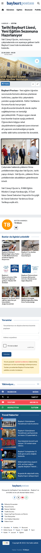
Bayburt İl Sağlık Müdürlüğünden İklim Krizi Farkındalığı (29, 300)
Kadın (6, 532)
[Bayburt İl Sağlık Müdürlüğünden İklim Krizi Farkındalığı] (30, 292)
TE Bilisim (18, 223)
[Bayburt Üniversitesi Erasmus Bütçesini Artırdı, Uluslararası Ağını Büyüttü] (30, 269)
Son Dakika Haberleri (11, 519)
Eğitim (19, 10)
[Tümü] (38, 384)
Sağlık (26, 530)
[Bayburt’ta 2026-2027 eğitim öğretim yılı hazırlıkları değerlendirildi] (11, 292)
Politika (15, 527)
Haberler (4, 23)
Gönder (6, 354)
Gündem (10, 10)
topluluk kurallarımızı (21, 362)
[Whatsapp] (26, 497)
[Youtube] (22, 497)
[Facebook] (14, 497)
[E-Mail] (16, 228)
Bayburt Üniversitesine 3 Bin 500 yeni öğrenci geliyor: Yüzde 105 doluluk (9, 279)
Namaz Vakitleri (9, 509)
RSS (6, 543)
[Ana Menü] (2, 3)
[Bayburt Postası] (20, 3)
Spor (33, 530)
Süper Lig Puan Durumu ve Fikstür (16, 514)
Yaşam (18, 530)
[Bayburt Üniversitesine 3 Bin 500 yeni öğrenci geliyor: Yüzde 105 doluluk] (11, 269)
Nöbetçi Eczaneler (11, 504)
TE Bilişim (26, 550)
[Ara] (38, 3)
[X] (18, 497)
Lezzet (13, 532)
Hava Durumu (9, 507)
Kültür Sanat (8, 530)
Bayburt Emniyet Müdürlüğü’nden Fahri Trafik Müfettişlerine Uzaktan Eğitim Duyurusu (10, 255)
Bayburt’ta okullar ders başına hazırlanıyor (28, 254)
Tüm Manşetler (9, 516)
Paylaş (6, 84)
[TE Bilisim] (7, 225)
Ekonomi (28, 10)
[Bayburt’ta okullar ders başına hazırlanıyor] (30, 245)
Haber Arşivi (8, 521)
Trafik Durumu (9, 511)
